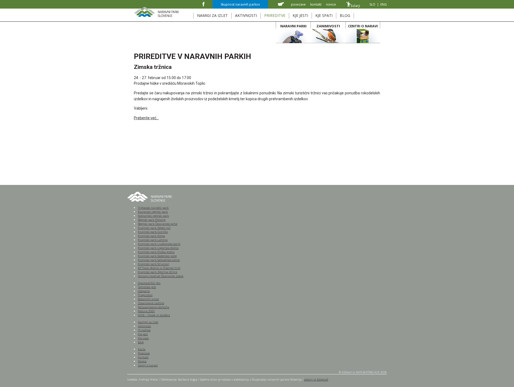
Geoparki (144, 291)
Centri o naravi (148, 365)
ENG (383, 4)
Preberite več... (146, 118)
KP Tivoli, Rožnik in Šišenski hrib (159, 268)
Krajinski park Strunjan (153, 264)
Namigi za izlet (148, 322)
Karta (141, 349)
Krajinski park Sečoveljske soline (159, 260)
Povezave (144, 353)
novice (331, 4)
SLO (372, 4)
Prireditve (144, 330)
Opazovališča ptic (149, 283)
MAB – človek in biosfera (154, 315)
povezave (298, 4)
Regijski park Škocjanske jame (157, 224)
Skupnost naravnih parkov (240, 4)
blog (345, 15)
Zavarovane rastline (151, 303)
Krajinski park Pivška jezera (156, 252)
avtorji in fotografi (316, 379)
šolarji (355, 5)
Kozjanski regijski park (153, 212)
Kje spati (143, 338)
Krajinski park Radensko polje (157, 256)
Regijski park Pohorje (151, 220)
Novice (142, 361)
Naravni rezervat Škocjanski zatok (160, 276)
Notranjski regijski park (153, 216)
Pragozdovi (145, 295)
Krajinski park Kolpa (151, 236)
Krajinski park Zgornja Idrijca (157, 272)
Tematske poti (147, 287)
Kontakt (143, 357)
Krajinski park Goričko (153, 232)
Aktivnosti (144, 326)
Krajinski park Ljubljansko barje (159, 244)
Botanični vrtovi (148, 299)
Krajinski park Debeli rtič (154, 228)
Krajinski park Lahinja (153, 240)
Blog (141, 342)
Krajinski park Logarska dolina (158, 248)
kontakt (316, 4)
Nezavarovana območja (153, 307)
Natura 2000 (146, 311)
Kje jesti (143, 334)
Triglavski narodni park (153, 208)
